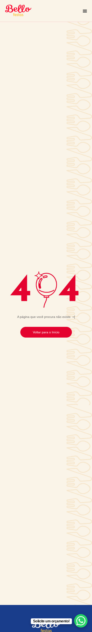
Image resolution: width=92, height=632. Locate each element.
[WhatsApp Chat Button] (81, 621)
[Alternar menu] (85, 11)
